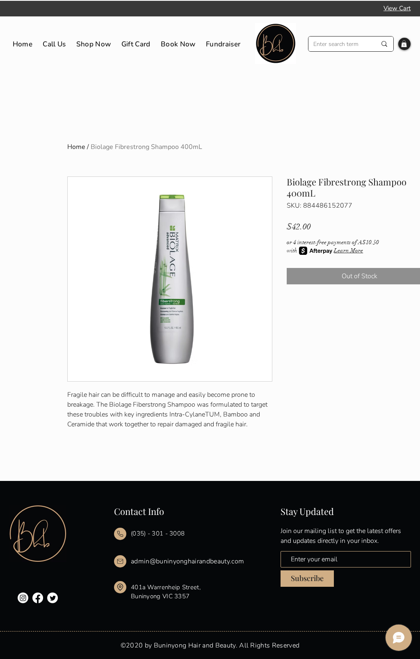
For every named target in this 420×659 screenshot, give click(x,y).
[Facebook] (37, 598)
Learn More (348, 250)
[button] (404, 43)
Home (76, 146)
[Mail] (120, 534)
